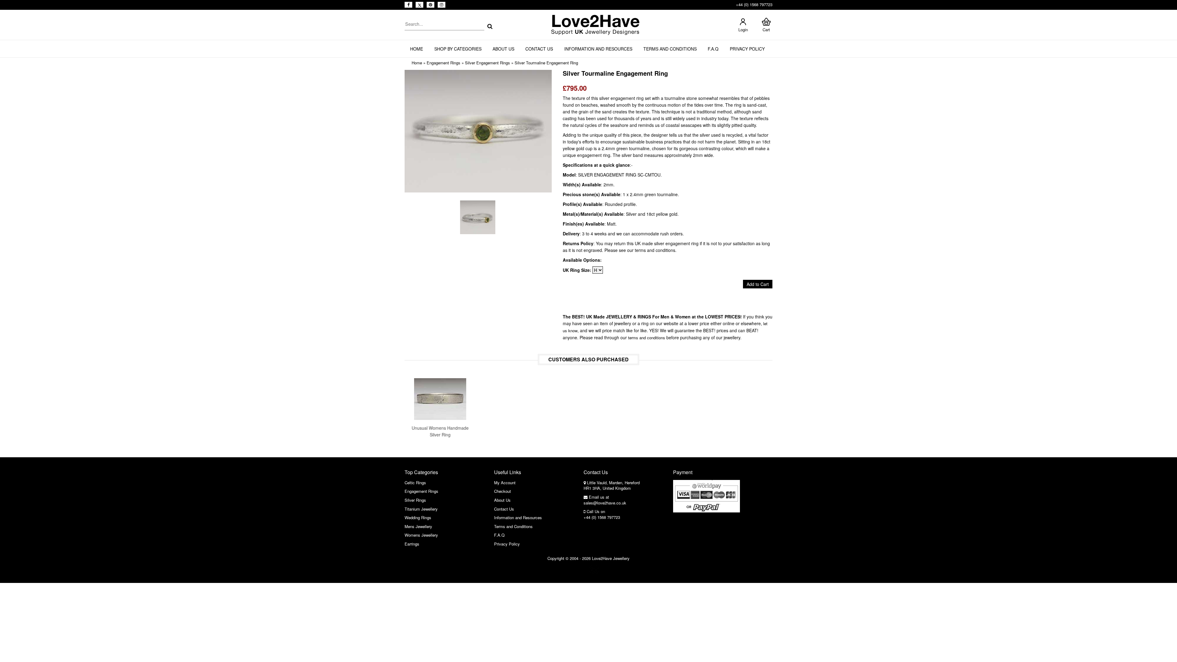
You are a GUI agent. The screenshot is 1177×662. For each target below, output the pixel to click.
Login (743, 29)
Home (416, 49)
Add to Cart (758, 284)
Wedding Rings (418, 517)
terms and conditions (646, 338)
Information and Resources (598, 49)
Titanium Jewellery (421, 509)
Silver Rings (415, 500)
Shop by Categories (458, 49)
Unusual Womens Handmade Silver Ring (440, 431)
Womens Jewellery (421, 535)
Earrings (412, 544)
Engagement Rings (443, 63)
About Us (503, 49)
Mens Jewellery (418, 526)
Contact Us (539, 49)
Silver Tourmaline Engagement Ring (546, 63)
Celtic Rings (415, 482)
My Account (505, 482)
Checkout (502, 491)
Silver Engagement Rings (487, 63)
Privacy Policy (747, 49)
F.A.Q (713, 49)
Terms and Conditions (670, 49)
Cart (766, 29)
